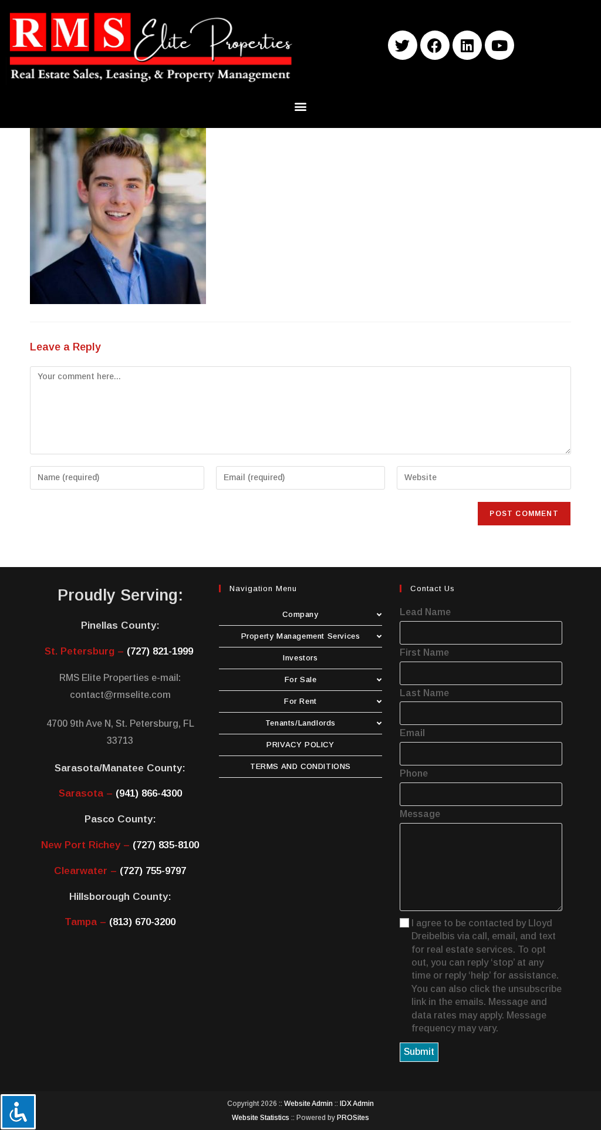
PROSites (353, 1118)
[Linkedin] (467, 45)
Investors (300, 657)
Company (300, 614)
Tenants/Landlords (300, 723)
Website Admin (308, 1103)
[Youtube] (499, 45)
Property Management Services (300, 636)
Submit (419, 1052)
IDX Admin (357, 1103)
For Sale (301, 679)
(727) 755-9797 (153, 870)
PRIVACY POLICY (300, 744)
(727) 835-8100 (166, 845)
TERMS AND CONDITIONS (300, 766)
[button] (300, 106)
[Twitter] (402, 45)
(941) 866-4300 (149, 793)
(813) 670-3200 (142, 921)
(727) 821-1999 (160, 651)
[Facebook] (435, 45)
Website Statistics (260, 1118)
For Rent (300, 701)
